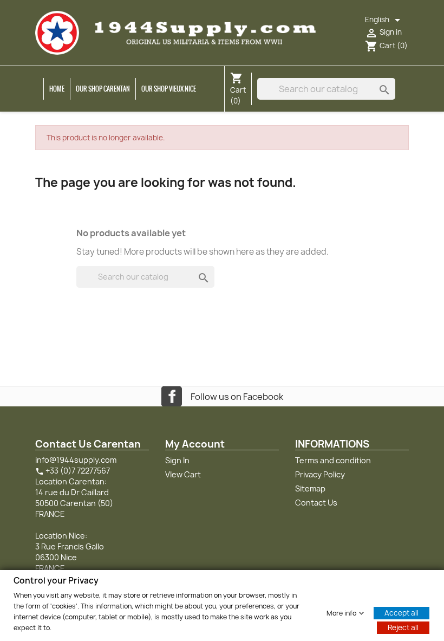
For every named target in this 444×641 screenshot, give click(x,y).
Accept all (401, 612)
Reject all (403, 627)
